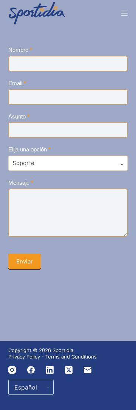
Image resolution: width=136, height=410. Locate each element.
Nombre (20, 50)
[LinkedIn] (50, 370)
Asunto (18, 116)
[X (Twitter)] (69, 370)
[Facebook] (31, 370)
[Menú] (124, 13)
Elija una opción (29, 149)
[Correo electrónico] (87, 370)
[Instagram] (12, 370)
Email (17, 83)
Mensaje (20, 182)
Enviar (24, 261)
